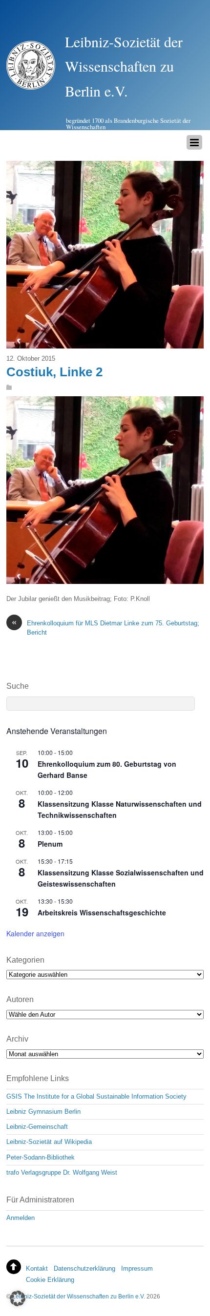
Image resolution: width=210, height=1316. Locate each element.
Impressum (137, 1268)
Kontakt (37, 1268)
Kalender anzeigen (35, 933)
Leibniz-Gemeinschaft (37, 1126)
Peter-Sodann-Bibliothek (40, 1157)
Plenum (50, 844)
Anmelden (20, 1217)
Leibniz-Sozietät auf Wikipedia (49, 1141)
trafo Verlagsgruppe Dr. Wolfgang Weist (61, 1172)
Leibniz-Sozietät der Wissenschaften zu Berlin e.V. (78, 1296)
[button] (17, 1298)
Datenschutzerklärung (84, 1268)
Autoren (20, 999)
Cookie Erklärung (50, 1279)
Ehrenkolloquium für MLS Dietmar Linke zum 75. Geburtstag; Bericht (105, 627)
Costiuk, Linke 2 (54, 372)
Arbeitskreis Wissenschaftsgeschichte (102, 912)
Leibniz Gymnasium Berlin (43, 1111)
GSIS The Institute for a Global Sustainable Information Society (96, 1096)
